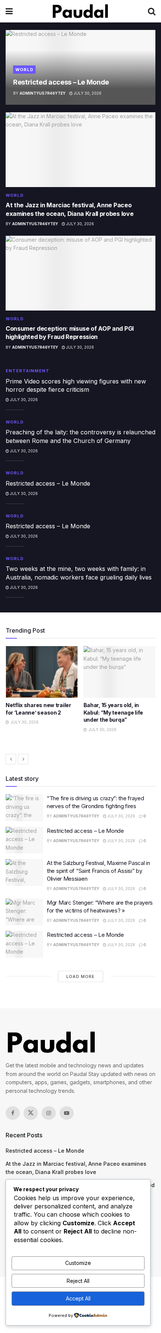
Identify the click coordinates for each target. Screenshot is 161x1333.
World (24, 69)
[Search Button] (151, 11)
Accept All (78, 1298)
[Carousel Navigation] (80, 759)
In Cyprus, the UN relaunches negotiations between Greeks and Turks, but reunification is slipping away (119, 719)
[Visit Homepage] (80, 11)
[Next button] (23, 759)
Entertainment (27, 370)
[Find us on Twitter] (31, 1113)
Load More (80, 976)
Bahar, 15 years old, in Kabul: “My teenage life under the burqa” (36, 712)
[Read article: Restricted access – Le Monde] (24, 840)
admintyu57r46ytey (42, 93)
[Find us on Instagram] (49, 1113)
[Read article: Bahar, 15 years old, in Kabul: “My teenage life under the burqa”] (42, 672)
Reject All (78, 1281)
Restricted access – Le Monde (61, 82)
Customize (78, 1263)
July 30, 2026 (87, 93)
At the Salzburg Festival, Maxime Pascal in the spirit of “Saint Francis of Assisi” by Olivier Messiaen (98, 870)
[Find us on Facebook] (13, 1113)
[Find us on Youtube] (67, 1113)
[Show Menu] (9, 11)
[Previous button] (11, 759)
